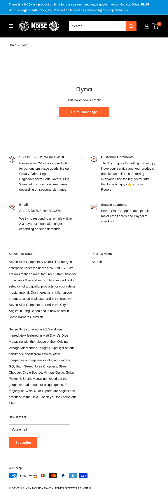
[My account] (147, 26)
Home (12, 45)
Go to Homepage (84, 112)
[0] (155, 26)
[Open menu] (11, 26)
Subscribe (23, 442)
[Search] (131, 26)
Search (97, 262)
